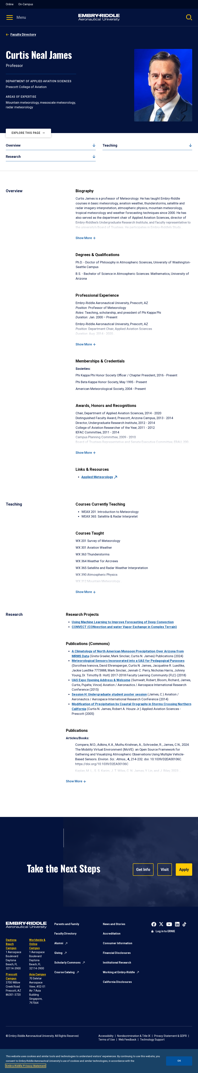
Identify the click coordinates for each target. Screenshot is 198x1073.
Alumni (58, 943)
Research (13, 157)
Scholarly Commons (67, 962)
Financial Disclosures (117, 952)
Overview (13, 145)
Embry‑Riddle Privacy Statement (25, 1065)
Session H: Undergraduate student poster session (109, 694)
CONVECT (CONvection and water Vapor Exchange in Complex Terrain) (124, 627)
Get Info (143, 869)
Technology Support (152, 1039)
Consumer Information (117, 943)
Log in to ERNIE (165, 931)
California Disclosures (117, 981)
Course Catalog (64, 972)
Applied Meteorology (97, 477)
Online (10, 4)
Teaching (109, 145)
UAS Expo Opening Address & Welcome (101, 680)
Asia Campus (37, 974)
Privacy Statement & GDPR (170, 1035)
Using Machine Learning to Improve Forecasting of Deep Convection (123, 622)
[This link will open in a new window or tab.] (153, 924)
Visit (165, 869)
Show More (84, 238)
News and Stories (114, 924)
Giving (58, 952)
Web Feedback (127, 1039)
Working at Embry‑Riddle (119, 972)
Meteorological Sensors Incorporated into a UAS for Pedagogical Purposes (128, 661)
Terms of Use (106, 1039)
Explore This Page (26, 132)
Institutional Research (117, 962)
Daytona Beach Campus (11, 944)
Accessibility (106, 1035)
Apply (184, 869)
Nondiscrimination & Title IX (133, 1035)
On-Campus (25, 4)
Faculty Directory (23, 34)
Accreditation (111, 933)
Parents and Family (66, 924)
